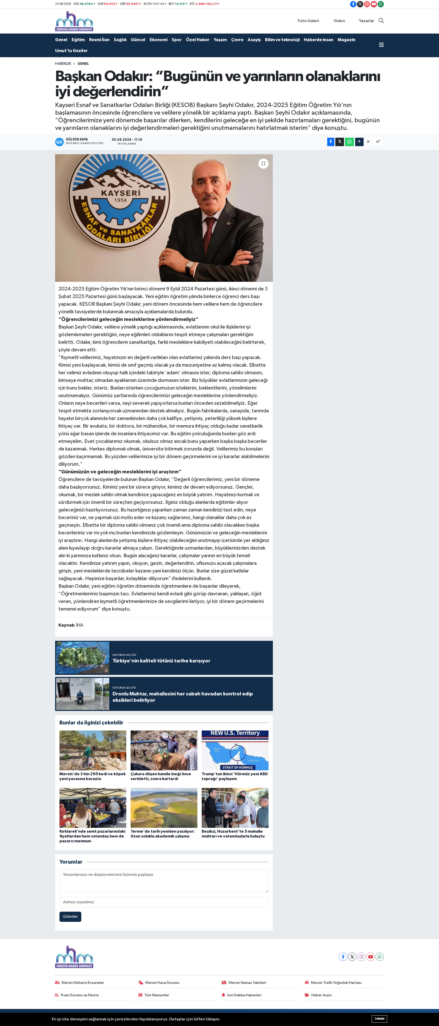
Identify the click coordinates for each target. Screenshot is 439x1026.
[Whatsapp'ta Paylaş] (349, 142)
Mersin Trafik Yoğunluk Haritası (336, 983)
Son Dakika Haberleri (244, 995)
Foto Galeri (308, 21)
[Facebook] (343, 957)
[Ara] (381, 21)
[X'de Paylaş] (339, 142)
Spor (177, 40)
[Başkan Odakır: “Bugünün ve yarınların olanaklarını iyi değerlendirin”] (164, 218)
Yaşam (220, 40)
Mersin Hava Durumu (162, 983)
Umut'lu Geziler (71, 51)
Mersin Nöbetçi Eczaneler (82, 983)
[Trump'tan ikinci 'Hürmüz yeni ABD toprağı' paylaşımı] (235, 750)
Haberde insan (318, 40)
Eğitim (78, 40)
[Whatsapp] (379, 957)
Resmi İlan (99, 40)
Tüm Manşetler (156, 995)
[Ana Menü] (381, 45)
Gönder (70, 916)
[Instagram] (361, 957)
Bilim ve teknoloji (282, 40)
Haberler (63, 64)
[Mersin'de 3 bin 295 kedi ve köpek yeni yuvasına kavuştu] (92, 750)
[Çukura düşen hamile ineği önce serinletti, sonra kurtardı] (164, 750)
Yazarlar (366, 21)
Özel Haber (197, 40)
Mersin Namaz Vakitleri (247, 983)
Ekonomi (158, 40)
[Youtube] (370, 957)
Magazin (346, 40)
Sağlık (120, 40)
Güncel (138, 40)
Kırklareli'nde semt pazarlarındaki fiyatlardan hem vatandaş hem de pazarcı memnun (92, 836)
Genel (61, 40)
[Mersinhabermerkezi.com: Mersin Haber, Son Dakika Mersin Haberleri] (74, 21)
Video (339, 21)
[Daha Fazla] (359, 142)
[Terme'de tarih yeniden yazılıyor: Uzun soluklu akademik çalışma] (164, 808)
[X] (352, 957)
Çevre (237, 40)
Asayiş (254, 40)
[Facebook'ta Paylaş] (330, 142)
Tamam (379, 1018)
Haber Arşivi (321, 995)
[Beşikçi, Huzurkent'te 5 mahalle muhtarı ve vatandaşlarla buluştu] (235, 808)
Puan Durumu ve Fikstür (80, 995)
